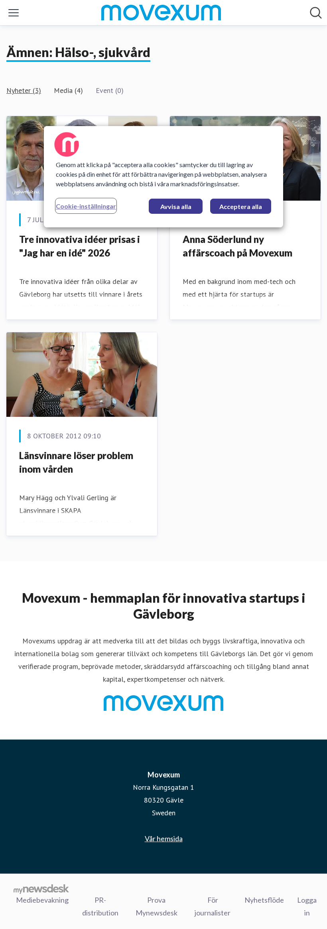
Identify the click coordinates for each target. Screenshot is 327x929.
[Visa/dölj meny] (13, 13)
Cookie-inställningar (86, 206)
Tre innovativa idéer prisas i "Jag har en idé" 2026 (79, 245)
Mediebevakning (42, 899)
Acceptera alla (240, 206)
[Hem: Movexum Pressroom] (161, 12)
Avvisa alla (175, 206)
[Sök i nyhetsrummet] (315, 12)
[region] (163, 176)
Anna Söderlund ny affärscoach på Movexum (237, 245)
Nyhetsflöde (264, 899)
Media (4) (68, 90)
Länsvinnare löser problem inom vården (76, 462)
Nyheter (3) (23, 90)
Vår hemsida (164, 838)
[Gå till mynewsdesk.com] (41, 889)
